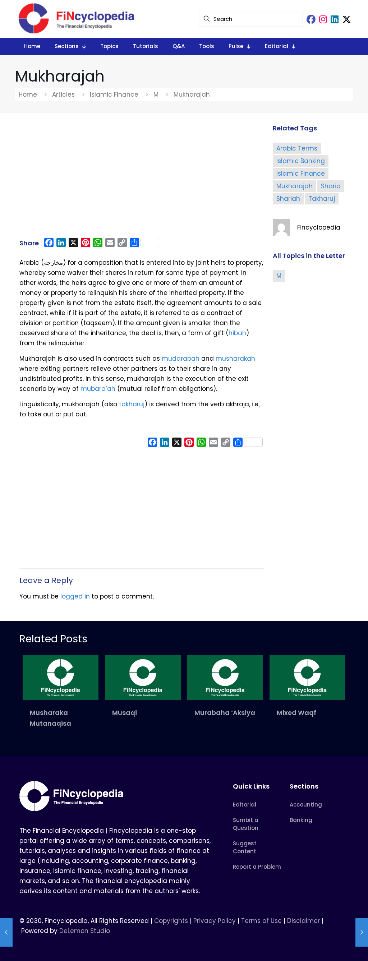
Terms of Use (261, 920)
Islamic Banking (300, 161)
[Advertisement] (141, 178)
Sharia (331, 186)
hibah (237, 333)
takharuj (131, 404)
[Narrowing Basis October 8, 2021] (6, 932)
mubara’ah (97, 388)
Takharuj (321, 198)
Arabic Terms (296, 148)
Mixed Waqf (296, 712)
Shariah (288, 198)
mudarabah (180, 358)
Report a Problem (257, 866)
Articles (63, 94)
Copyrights (172, 920)
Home (28, 94)
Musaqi (124, 712)
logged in (75, 596)
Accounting (306, 804)
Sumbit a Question (245, 824)
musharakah (235, 358)
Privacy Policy (214, 920)
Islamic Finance (114, 94)
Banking (301, 820)
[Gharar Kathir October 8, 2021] (361, 932)
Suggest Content (245, 847)
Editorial (244, 804)
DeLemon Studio (84, 931)
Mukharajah (294, 186)
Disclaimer (303, 920)
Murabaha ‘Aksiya (224, 712)
